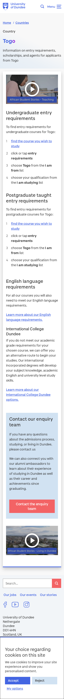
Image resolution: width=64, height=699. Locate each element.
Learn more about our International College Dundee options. (28, 394)
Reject (39, 680)
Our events (28, 595)
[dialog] (32, 668)
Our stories (48, 595)
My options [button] (15, 689)
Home (7, 22)
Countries (22, 22)
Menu (51, 6)
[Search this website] (43, 6)
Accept (13, 680)
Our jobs (10, 595)
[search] (56, 583)
